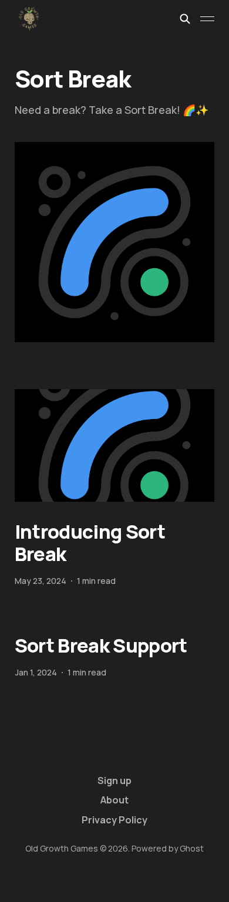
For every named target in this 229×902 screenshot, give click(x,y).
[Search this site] (185, 19)
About (114, 799)
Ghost (192, 848)
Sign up (114, 780)
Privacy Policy (114, 819)
